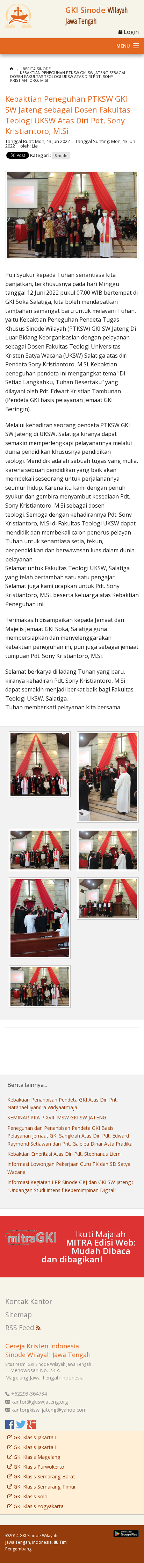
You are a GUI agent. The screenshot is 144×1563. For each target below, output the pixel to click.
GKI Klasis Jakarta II (35, 1447)
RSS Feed (20, 1327)
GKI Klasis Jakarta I (34, 1437)
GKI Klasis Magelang (36, 1457)
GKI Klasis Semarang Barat (43, 1476)
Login (130, 32)
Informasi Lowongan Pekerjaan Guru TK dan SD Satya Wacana (68, 1168)
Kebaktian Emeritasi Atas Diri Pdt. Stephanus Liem (64, 1153)
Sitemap (18, 1314)
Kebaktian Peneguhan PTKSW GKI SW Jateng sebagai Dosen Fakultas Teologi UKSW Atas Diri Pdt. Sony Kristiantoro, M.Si (67, 76)
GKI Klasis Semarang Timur (44, 1486)
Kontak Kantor (28, 1301)
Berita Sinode (37, 69)
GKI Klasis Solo (30, 1496)
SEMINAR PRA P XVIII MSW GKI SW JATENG (56, 1117)
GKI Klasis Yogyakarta (38, 1506)
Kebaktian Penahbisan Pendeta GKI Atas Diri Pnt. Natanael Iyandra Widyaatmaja (62, 1103)
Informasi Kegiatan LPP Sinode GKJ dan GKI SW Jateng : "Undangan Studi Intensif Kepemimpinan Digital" (70, 1186)
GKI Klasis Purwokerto (38, 1466)
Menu (123, 46)
